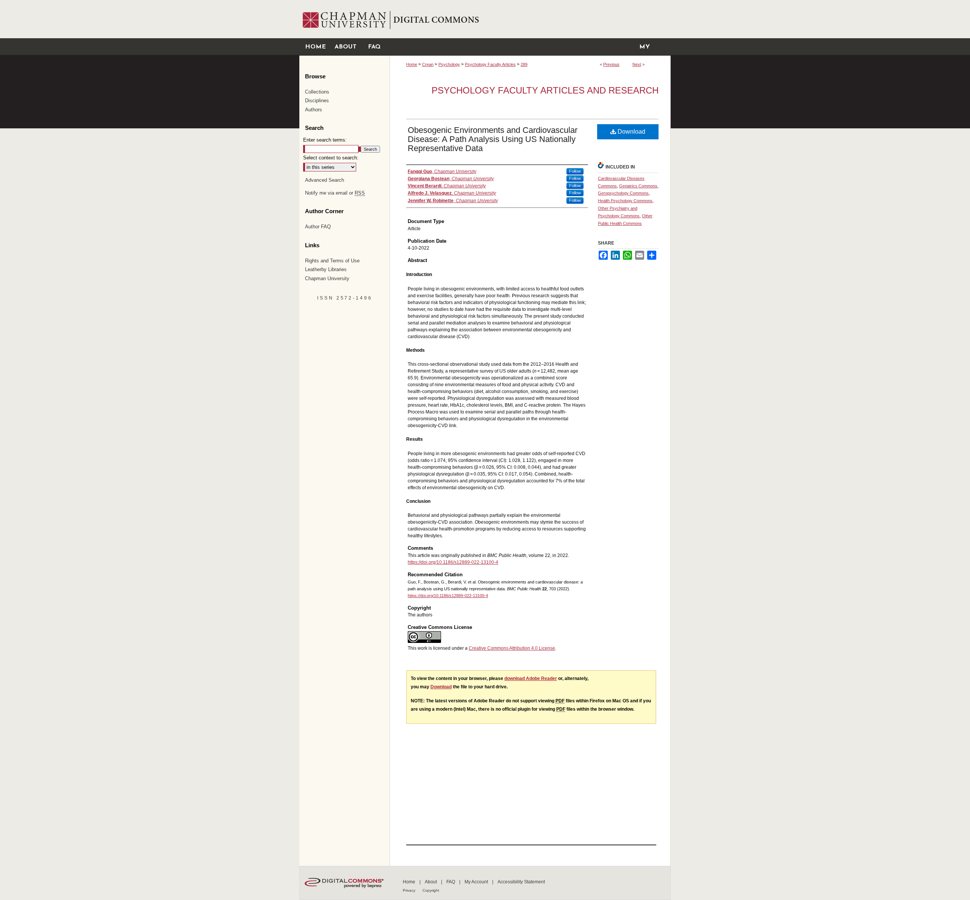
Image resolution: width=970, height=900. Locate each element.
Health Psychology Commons (625, 200)
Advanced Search (324, 180)
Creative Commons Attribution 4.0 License (512, 648)
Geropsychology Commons (623, 193)
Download (630, 131)
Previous (611, 64)
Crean (427, 64)
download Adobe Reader (530, 678)
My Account (477, 881)
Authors (313, 109)
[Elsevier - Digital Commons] (345, 883)
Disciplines (317, 100)
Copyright (430, 890)
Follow (575, 171)
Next (636, 64)
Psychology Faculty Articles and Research (545, 90)
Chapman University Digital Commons (530, 19)
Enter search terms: (325, 140)
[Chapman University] (344, 3)
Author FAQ (318, 226)
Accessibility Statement (521, 881)
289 (524, 64)
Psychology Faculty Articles (490, 64)
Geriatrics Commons (638, 186)
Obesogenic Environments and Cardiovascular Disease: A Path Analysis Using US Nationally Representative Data (492, 139)
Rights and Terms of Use (332, 261)
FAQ (451, 881)
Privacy (409, 890)
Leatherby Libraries (326, 269)
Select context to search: (330, 158)
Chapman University (327, 278)
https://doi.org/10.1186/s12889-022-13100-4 (453, 562)
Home (411, 64)
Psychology (449, 64)
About (431, 881)
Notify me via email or (335, 193)
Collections (317, 92)
